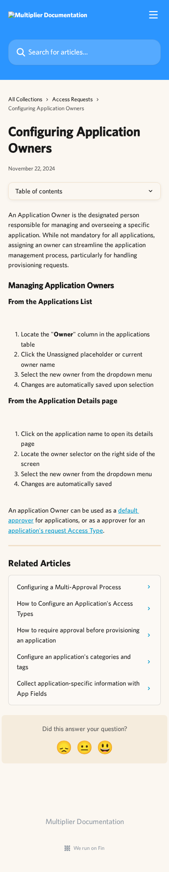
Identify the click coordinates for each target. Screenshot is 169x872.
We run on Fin (89, 848)
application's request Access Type (55, 530)
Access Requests (72, 99)
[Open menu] (153, 15)
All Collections (25, 99)
